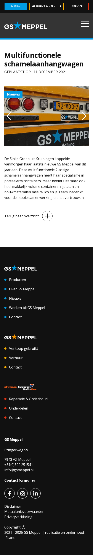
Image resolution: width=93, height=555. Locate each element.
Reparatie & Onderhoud (28, 398)
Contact (15, 317)
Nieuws (15, 298)
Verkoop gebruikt (23, 348)
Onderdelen (18, 408)
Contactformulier (19, 480)
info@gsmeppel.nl (19, 469)
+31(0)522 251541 (18, 464)
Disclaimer (12, 506)
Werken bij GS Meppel (27, 307)
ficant (10, 537)
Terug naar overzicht (21, 216)
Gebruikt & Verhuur (46, 6)
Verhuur (16, 357)
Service (77, 6)
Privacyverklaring (18, 516)
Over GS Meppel (22, 289)
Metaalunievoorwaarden (24, 511)
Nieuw (15, 6)
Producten (17, 279)
